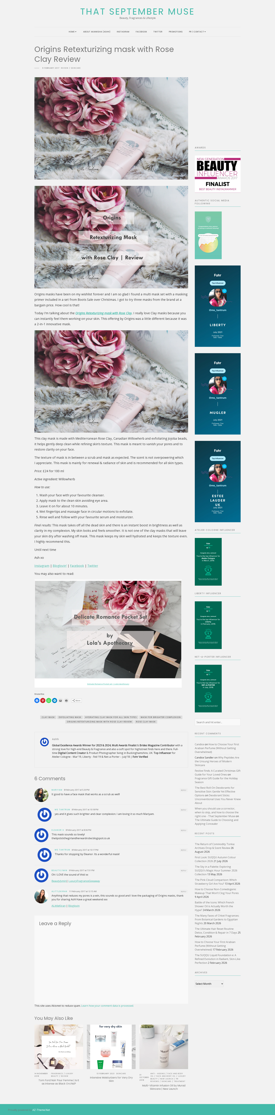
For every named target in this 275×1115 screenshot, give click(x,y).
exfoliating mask (70, 717)
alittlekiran (59, 891)
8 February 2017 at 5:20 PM (76, 789)
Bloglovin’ (60, 566)
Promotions (176, 31)
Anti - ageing (157, 1073)
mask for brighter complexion (161, 717)
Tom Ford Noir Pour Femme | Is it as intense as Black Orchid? (59, 1081)
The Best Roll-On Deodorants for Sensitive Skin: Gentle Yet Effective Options (215, 791)
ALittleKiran (59, 906)
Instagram (123, 31)
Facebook (141, 31)
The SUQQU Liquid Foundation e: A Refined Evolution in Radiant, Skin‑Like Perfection (217, 959)
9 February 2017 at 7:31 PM (81, 870)
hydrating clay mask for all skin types (111, 717)
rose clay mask (146, 721)
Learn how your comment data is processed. (107, 1005)
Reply (183, 790)
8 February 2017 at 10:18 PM (85, 809)
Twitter (157, 31)
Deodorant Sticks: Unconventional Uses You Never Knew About (218, 799)
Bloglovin (74, 906)
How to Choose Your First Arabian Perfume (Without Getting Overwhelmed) (217, 748)
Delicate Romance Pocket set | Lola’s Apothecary (108, 684)
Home (72, 31)
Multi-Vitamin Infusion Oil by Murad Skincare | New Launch (163, 1087)
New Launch (166, 1079)
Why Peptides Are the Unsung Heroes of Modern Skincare (217, 761)
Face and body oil (166, 1076)
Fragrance (57, 1073)
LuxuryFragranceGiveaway (84, 881)
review (64, 68)
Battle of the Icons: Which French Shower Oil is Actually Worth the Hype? (214, 906)
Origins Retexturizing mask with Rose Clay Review (99, 721)
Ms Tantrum (62, 809)
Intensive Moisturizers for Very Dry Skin (111, 1079)
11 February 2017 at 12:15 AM (83, 891)
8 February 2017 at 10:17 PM (85, 849)
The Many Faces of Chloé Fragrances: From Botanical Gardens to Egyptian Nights (217, 919)
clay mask (48, 717)
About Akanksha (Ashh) (96, 31)
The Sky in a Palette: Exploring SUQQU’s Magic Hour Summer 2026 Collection (216, 870)
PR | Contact (196, 31)
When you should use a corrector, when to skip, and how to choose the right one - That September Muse (217, 812)
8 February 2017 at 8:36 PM (78, 830)
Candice (199, 744)
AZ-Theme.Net (41, 1110)
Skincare (76, 68)
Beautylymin (59, 870)
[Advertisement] (218, 92)
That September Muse (137, 11)
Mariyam (57, 790)
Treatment (179, 1081)
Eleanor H (58, 830)
